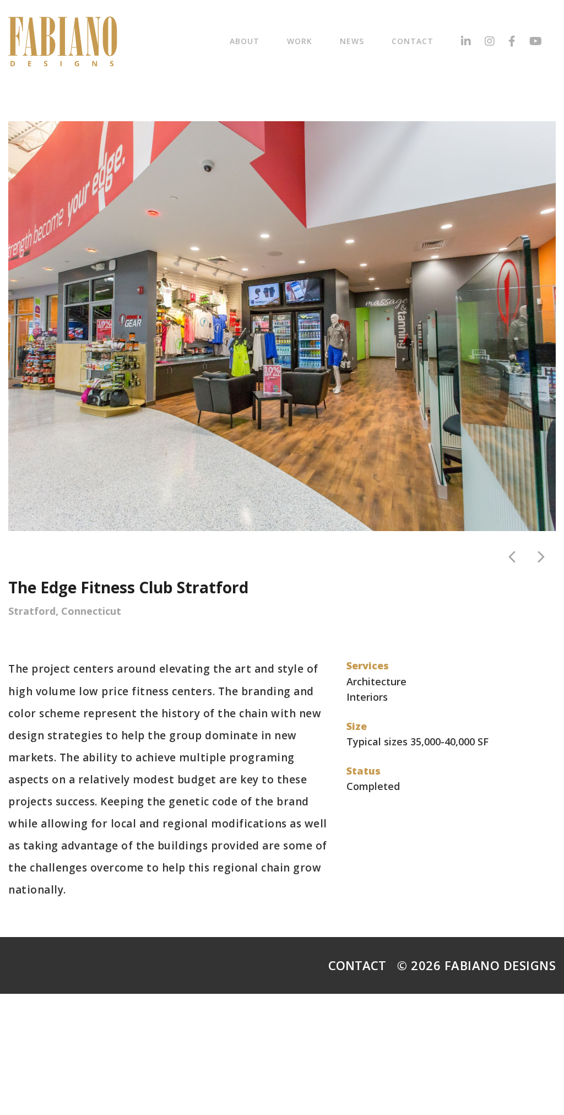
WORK (299, 41)
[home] (62, 42)
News (352, 41)
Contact (412, 41)
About (244, 41)
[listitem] (282, 326)
